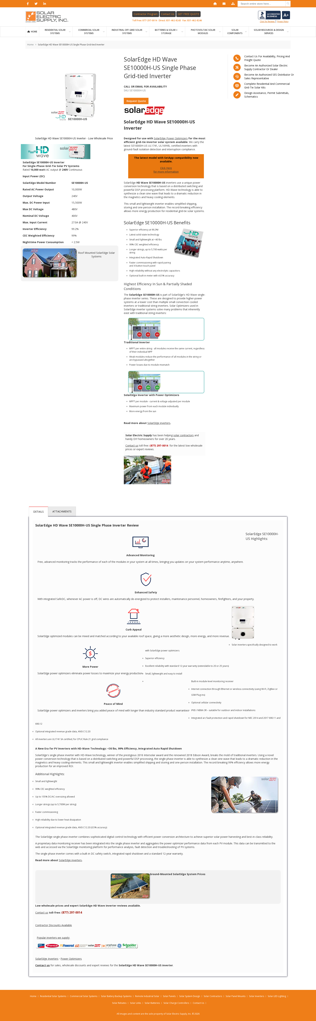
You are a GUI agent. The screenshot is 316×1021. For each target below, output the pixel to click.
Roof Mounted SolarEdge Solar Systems (96, 254)
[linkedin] (44, 3)
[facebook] (27, 3)
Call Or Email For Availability (145, 86)
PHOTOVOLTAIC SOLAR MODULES (203, 31)
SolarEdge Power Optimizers (171, 138)
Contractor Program (146, 14)
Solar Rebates (119, 1003)
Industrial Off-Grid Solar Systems (127, 31)
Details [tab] (38, 511)
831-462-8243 (173, 20)
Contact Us (167, 14)
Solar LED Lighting (277, 996)
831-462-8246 (194, 20)
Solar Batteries (152, 1003)
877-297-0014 (149, 20)
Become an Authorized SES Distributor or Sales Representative (269, 76)
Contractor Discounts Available (53, 925)
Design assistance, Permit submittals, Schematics (266, 94)
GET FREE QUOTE (188, 14)
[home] (214, 3)
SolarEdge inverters (158, 423)
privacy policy (282, 21)
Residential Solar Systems (53, 996)
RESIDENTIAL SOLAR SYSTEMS (55, 31)
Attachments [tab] (62, 511)
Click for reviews (267, 21)
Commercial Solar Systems (88, 31)
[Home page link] (48, 16)
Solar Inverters (256, 996)
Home (34, 31)
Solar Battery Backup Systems (116, 996)
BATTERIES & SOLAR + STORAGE (166, 31)
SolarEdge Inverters (46, 958)
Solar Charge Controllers (176, 1003)
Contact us (131, 445)
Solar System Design (189, 996)
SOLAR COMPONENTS (234, 31)
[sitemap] (232, 3)
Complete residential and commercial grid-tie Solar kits (267, 85)
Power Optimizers (71, 958)
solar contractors (183, 435)
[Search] (288, 3)
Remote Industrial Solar (147, 996)
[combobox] (264, 4)
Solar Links (135, 1003)
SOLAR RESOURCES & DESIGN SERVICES (269, 31)
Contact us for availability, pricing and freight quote (267, 58)
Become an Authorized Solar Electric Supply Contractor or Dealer (266, 67)
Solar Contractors (213, 996)
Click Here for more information (166, 169)
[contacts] (223, 3)
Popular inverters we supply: (53, 937)
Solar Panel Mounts (235, 996)
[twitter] (35, 3)
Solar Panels (169, 996)
